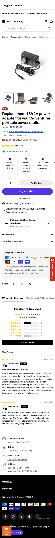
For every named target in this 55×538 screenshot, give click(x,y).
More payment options (27, 198)
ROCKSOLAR (16, 127)
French (18, 6)
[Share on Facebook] (14, 284)
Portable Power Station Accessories (26, 131)
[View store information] (48, 223)
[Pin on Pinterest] (30, 284)
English (7, 5)
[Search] (49, 28)
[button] (8, 146)
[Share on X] (22, 284)
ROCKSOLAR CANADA (20, 527)
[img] (8, 359)
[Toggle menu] (3, 21)
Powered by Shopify (41, 527)
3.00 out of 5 (34, 314)
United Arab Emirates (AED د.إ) (19, 497)
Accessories (16, 37)
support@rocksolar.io (17, 459)
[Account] (46, 21)
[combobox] (27, 28)
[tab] (12, 299)
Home (5, 37)
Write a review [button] (27, 342)
